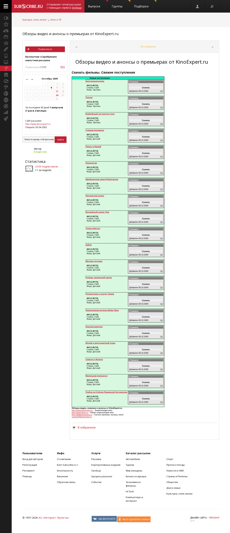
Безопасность (65, 470)
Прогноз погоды (175, 464)
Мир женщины (134, 470)
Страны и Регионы (177, 476)
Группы (117, 6)
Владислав (40, 151)
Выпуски (94, 6)
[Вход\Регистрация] (197, 6)
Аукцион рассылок (101, 476)
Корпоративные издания (105, 464)
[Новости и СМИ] (6, 74)
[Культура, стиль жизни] (6, 68)
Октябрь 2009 (50, 78)
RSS (62, 67)
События (96, 482)
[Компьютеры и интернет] (6, 62)
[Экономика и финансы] (6, 112)
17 (57, 91)
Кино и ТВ (55, 19)
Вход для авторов (32, 459)
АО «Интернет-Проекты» (53, 517)
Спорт (169, 459)
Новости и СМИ (175, 470)
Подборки (141, 6)
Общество (172, 482)
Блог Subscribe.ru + (68, 464)
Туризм (130, 464)
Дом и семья (173, 487)
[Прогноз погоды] (6, 87)
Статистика (35, 161)
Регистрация (29, 464)
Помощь (27, 476)
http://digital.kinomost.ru (82, 415)
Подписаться (45, 49)
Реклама (96, 459)
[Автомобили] (6, 30)
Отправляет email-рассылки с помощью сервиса (64, 6)
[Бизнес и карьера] (6, 37)
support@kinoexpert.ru (82, 417)
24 (57, 95)
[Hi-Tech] (6, 55)
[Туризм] (6, 106)
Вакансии (62, 476)
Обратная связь (66, 482)
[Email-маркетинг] (6, 118)
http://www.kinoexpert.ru (37, 124)
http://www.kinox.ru (80, 412)
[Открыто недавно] (6, 24)
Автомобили (133, 459)
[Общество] (6, 81)
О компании (64, 459)
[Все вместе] (6, 18)
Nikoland (214, 517)
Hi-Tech (130, 491)
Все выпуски (148, 46)
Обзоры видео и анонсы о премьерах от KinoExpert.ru (70, 33)
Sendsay (96, 470)
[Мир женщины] (6, 49)
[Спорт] (6, 93)
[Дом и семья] (6, 43)
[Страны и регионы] (6, 100)
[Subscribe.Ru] (28, 6)
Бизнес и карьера (136, 476)
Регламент (28, 470)
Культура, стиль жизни (34, 19)
